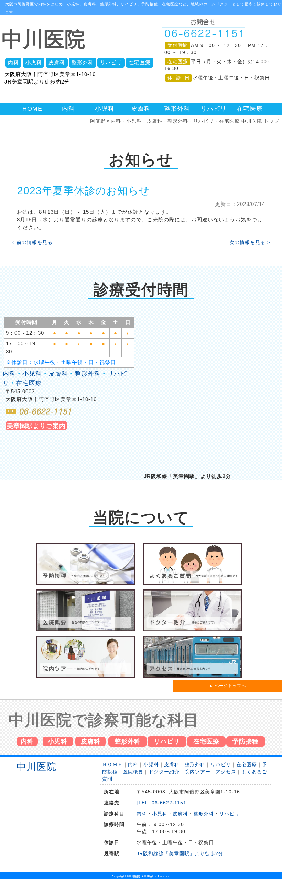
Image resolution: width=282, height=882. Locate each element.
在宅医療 (140, 62)
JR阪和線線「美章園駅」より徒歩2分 (180, 853)
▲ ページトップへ (227, 685)
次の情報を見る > (249, 242)
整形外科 (83, 62)
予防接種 (245, 741)
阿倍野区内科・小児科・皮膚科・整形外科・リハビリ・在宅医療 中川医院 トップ (184, 121)
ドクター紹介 (164, 771)
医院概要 (133, 771)
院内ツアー (197, 771)
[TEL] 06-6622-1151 (161, 802)
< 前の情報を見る (32, 242)
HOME (32, 108)
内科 (13, 62)
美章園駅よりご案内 (36, 425)
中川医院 (44, 39)
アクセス (226, 771)
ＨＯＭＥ (112, 764)
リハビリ (111, 62)
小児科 (33, 62)
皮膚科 (56, 62)
